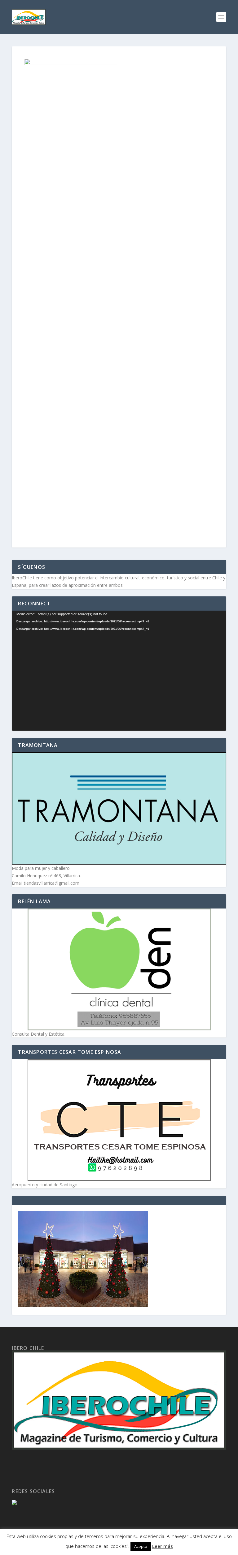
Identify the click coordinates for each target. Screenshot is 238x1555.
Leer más (162, 1546)
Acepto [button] (140, 1546)
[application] (119, 671)
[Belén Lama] (119, 969)
